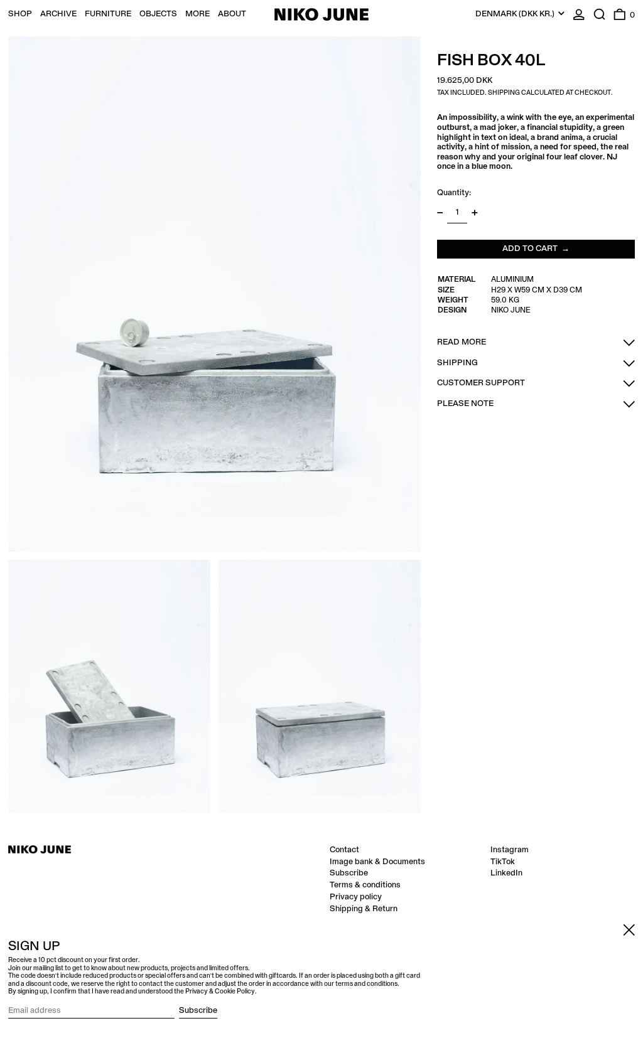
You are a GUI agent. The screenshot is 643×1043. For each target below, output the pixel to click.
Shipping (504, 93)
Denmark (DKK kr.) (515, 13)
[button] (599, 14)
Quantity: (454, 192)
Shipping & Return (363, 908)
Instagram (509, 849)
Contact (344, 849)
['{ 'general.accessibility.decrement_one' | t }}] (440, 212)
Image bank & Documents (377, 861)
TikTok (502, 861)
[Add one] (474, 212)
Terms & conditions (365, 884)
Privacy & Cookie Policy (220, 991)
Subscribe (349, 873)
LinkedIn (506, 873)
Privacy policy (356, 896)
